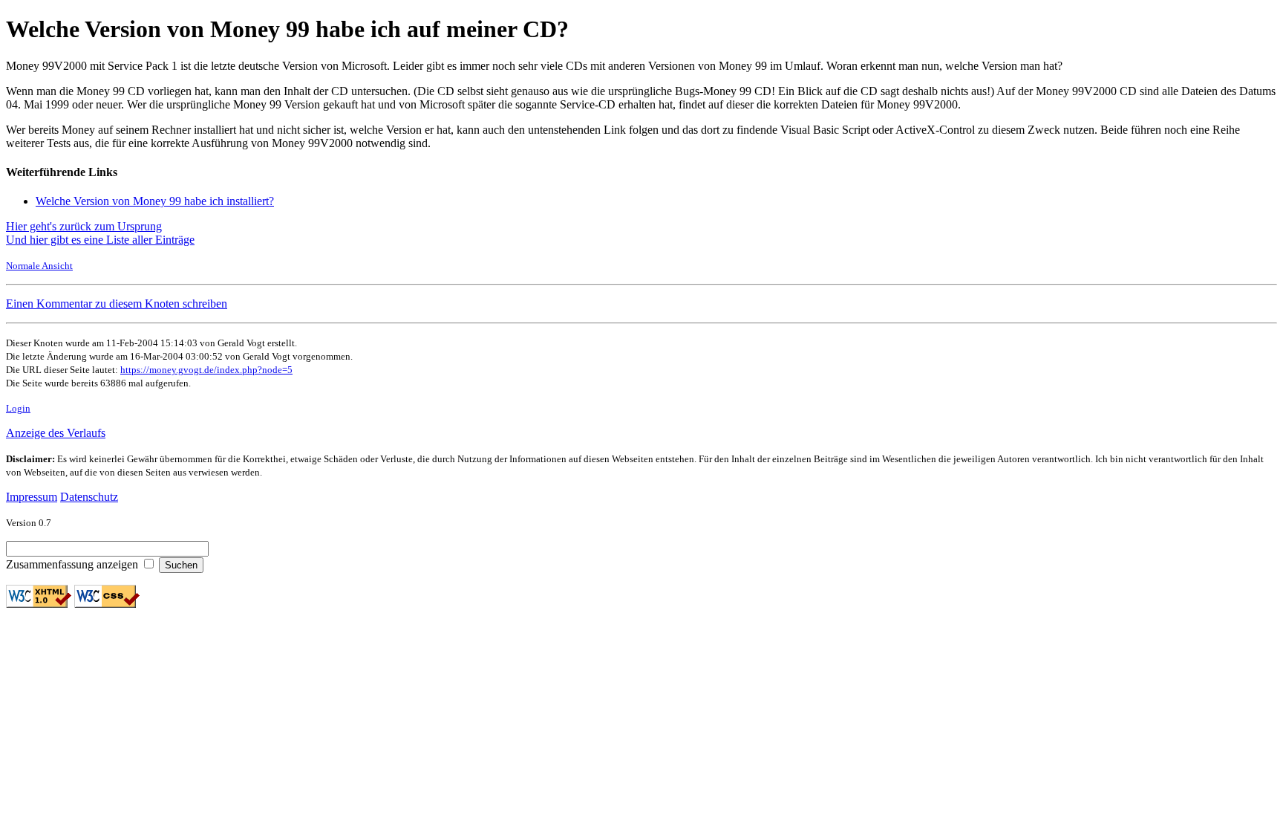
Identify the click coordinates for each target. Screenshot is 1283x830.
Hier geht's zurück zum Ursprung (84, 226)
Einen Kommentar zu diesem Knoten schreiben (116, 303)
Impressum (31, 496)
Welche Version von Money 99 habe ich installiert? (155, 201)
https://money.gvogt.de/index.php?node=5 (206, 369)
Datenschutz (89, 496)
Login (18, 408)
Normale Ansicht (39, 265)
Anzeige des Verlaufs (55, 433)
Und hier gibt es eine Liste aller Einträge (100, 239)
